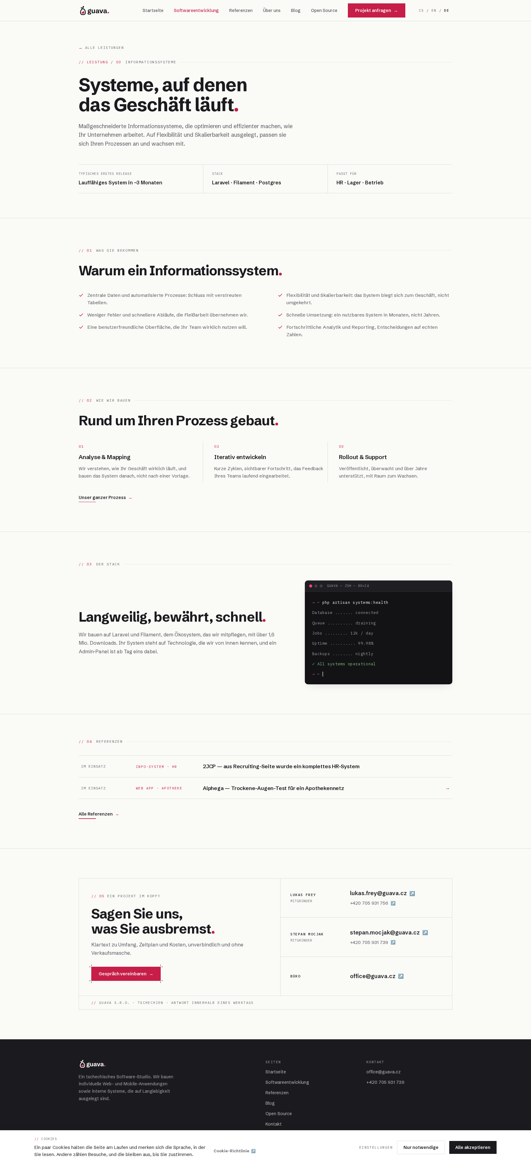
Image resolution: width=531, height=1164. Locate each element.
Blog (296, 10)
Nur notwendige (421, 1147)
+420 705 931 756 (372, 903)
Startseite (153, 10)
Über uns (272, 10)
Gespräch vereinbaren (126, 974)
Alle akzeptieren (472, 1147)
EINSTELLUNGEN (376, 1147)
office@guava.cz (377, 976)
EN (434, 10)
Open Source (324, 10)
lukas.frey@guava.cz (382, 893)
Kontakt (274, 1124)
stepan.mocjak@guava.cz (389, 932)
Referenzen (241, 10)
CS (421, 10)
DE (446, 10)
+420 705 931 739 (372, 942)
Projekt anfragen (376, 10)
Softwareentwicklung (196, 10)
